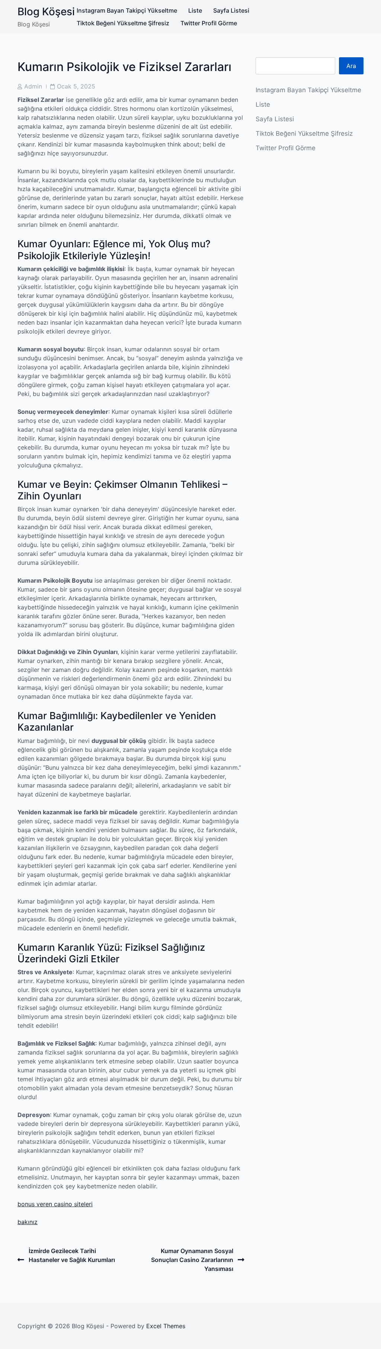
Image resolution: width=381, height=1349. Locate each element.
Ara (351, 66)
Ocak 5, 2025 (76, 86)
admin (33, 86)
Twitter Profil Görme (208, 23)
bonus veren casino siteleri (55, 1204)
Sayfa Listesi (231, 10)
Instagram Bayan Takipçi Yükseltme (127, 10)
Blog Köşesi (46, 11)
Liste (195, 10)
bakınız (27, 1222)
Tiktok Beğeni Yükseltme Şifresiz (123, 23)
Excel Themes (165, 1326)
